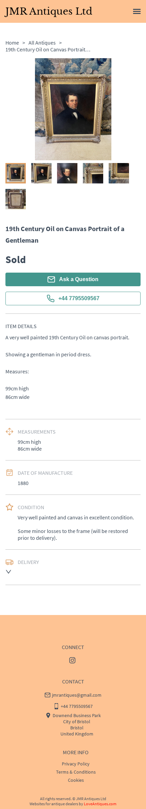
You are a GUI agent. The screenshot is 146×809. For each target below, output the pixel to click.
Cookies (76, 780)
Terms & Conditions (76, 772)
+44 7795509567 (78, 298)
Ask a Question (78, 279)
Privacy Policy (76, 764)
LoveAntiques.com (100, 803)
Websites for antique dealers (54, 803)
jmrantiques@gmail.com (77, 695)
